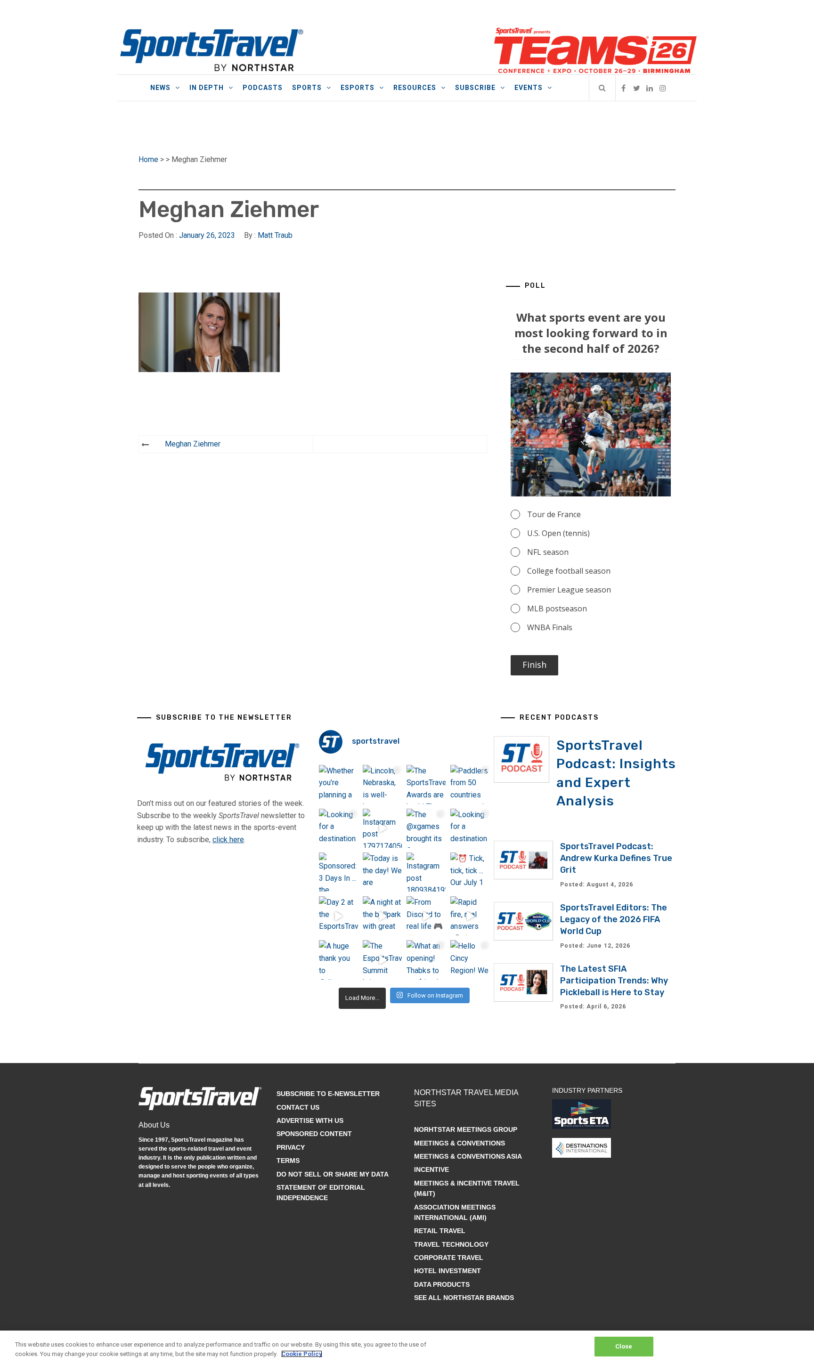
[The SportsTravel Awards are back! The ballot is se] (426, 784)
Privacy (291, 1147)
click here (228, 839)
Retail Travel (439, 1230)
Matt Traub (275, 235)
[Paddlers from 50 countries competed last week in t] (469, 784)
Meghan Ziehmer (192, 443)
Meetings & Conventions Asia (468, 1156)
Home (148, 159)
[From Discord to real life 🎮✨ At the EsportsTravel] (426, 915)
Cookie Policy (301, 1353)
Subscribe (475, 87)
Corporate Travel (448, 1257)
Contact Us (298, 1107)
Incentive (431, 1169)
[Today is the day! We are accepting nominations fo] (382, 872)
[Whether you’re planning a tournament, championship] (338, 784)
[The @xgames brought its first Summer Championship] (426, 828)
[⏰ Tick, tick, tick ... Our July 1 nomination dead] (469, 872)
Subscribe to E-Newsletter (328, 1093)
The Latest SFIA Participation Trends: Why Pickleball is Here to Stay (614, 981)
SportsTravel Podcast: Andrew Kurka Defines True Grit (616, 858)
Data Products (442, 1284)
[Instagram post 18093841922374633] (426, 872)
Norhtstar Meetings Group (465, 1129)
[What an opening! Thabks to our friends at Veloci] (426, 959)
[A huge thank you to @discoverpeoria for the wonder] (338, 959)
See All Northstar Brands (464, 1297)
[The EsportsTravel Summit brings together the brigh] (382, 959)
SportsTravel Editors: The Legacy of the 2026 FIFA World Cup (613, 919)
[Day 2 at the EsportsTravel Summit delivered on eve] (338, 915)
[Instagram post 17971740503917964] (382, 828)
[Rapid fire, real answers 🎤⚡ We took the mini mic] (469, 915)
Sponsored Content (314, 1133)
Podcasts (263, 87)
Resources (414, 87)
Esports (357, 87)
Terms (288, 1160)
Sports (307, 87)
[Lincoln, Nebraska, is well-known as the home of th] (382, 784)
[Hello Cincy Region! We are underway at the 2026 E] (469, 959)
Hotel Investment (447, 1271)
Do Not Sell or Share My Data (333, 1174)
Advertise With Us (310, 1120)
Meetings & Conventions (459, 1143)
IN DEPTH (206, 87)
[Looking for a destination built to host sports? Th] (338, 828)
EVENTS (528, 87)
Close (624, 1346)
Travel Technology (451, 1244)
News (160, 87)
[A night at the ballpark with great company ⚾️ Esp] (382, 915)
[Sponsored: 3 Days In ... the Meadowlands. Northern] (338, 872)
